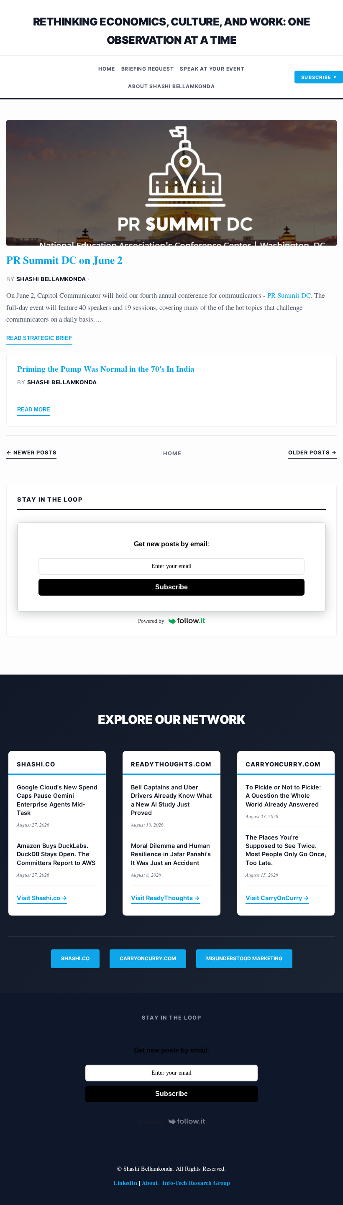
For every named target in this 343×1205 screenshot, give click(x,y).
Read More (33, 409)
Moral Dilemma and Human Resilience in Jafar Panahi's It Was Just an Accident (171, 854)
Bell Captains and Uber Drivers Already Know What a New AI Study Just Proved (171, 800)
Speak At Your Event (212, 69)
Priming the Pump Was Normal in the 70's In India (106, 369)
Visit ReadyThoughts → (165, 897)
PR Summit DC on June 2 (64, 260)
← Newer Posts (31, 452)
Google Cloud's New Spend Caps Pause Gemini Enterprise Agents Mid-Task (57, 800)
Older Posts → (312, 452)
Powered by (151, 621)
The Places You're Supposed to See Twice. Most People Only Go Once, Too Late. (286, 850)
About (150, 1182)
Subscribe (316, 77)
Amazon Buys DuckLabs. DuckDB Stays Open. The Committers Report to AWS (56, 854)
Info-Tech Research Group (196, 1182)
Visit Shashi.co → (42, 897)
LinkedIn (125, 1182)
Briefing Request (147, 69)
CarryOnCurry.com (148, 958)
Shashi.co (75, 958)
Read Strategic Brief (39, 338)
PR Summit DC (288, 295)
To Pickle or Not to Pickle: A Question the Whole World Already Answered (283, 795)
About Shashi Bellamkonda (171, 86)
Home (106, 69)
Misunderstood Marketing (244, 958)
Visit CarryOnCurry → (277, 897)
